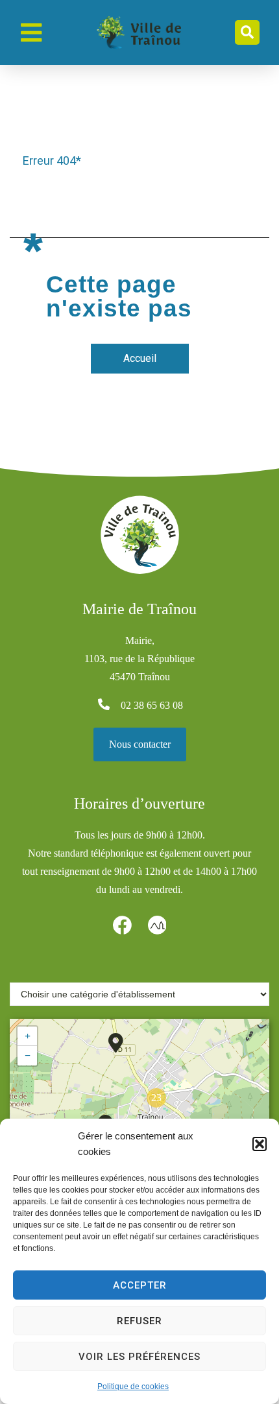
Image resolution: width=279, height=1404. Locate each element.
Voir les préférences (139, 1356)
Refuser (139, 1321)
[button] (259, 1143)
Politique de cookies (133, 1386)
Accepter (140, 1285)
